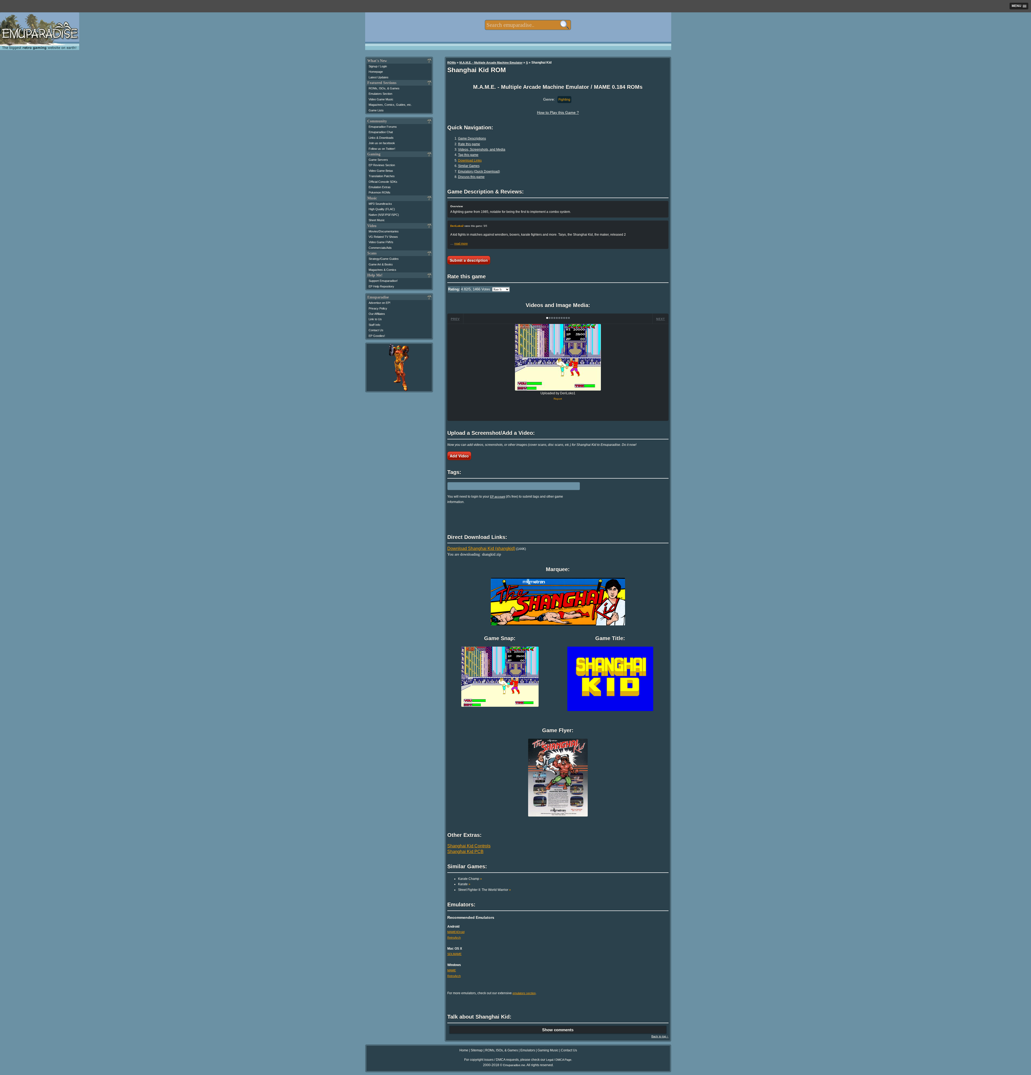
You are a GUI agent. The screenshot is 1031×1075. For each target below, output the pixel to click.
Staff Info (374, 324)
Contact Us (376, 330)
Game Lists (376, 110)
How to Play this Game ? (558, 112)
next (660, 318)
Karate (464, 884)
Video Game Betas (381, 170)
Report (558, 398)
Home (463, 1050)
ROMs (451, 62)
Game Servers (378, 159)
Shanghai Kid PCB (465, 851)
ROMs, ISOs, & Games (384, 88)
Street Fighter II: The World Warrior (484, 890)
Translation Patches (382, 176)
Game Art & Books (381, 264)
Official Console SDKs (383, 181)
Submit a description (469, 260)
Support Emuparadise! (383, 280)
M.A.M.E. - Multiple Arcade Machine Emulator (490, 62)
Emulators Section (380, 93)
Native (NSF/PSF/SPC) (384, 214)
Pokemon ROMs (379, 192)
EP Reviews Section (382, 165)
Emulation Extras (380, 187)
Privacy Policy (378, 308)
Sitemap (477, 1050)
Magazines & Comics (382, 269)
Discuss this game (471, 177)
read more (461, 243)
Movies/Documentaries (384, 231)
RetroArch (454, 937)
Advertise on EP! (379, 302)
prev (455, 318)
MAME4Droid (455, 932)
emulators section (524, 993)
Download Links (470, 160)
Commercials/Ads (380, 247)
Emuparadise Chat (381, 132)
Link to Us (375, 319)
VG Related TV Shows (383, 236)
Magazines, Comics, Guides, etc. (390, 104)
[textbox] (528, 25)
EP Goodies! (377, 335)
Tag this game (468, 155)
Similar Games (469, 166)
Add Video (459, 455)
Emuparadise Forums (383, 126)
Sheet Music (377, 220)
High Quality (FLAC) (382, 209)
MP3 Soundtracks (380, 203)
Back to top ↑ (660, 1036)
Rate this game (469, 144)
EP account (497, 496)
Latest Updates (379, 77)
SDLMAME (454, 954)
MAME (451, 970)
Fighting (564, 99)
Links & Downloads (381, 137)
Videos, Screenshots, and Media (481, 149)
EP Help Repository (381, 286)
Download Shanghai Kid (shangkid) (481, 548)
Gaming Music (548, 1050)
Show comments (557, 1029)
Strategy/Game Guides (384, 258)
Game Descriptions (472, 138)
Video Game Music (381, 99)
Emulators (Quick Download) (479, 171)
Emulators (527, 1050)
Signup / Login (378, 66)
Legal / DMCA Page (558, 1059)
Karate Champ (470, 879)
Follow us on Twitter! (382, 148)
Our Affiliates (377, 313)
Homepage (376, 71)
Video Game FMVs (381, 242)
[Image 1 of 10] (558, 357)
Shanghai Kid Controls (469, 846)
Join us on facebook (382, 143)
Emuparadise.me (514, 1065)
